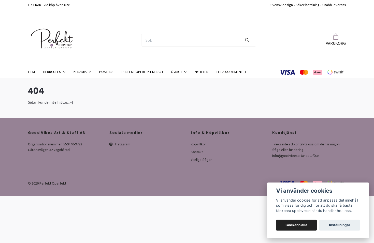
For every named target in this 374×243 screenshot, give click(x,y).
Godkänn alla (296, 225)
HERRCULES (52, 71)
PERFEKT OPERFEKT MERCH (142, 71)
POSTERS (106, 71)
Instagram (122, 144)
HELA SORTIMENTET (231, 71)
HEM (31, 71)
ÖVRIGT (176, 71)
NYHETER (201, 71)
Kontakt (197, 151)
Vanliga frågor (201, 159)
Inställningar (339, 225)
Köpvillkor (198, 144)
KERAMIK (80, 71)
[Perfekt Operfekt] (51, 40)
